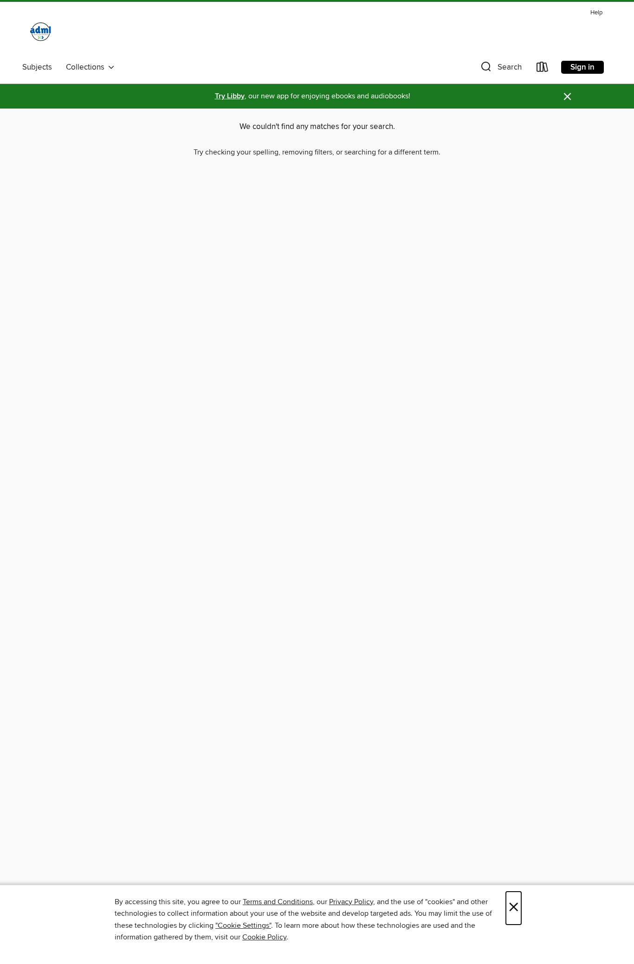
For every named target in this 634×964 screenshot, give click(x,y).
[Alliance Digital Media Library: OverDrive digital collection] (40, 32)
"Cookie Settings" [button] (243, 925)
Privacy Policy (351, 901)
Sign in (582, 67)
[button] (500, 69)
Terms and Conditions (278, 901)
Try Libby (230, 96)
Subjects (37, 67)
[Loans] (542, 69)
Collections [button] (87, 67)
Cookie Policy (264, 937)
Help (596, 12)
